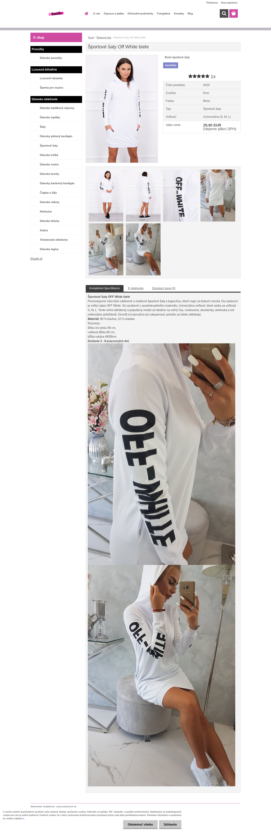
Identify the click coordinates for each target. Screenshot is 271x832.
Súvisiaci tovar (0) (163, 288)
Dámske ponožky (51, 57)
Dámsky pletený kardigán (56, 136)
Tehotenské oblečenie (54, 239)
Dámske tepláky (50, 117)
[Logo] (55, 13)
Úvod (91, 37)
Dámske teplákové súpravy (57, 107)
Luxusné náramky (51, 78)
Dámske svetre (49, 164)
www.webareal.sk (66, 806)
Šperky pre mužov (51, 87)
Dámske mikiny (49, 202)
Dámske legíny (49, 249)
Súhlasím (170, 824)
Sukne (44, 230)
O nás (96, 13)
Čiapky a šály (48, 192)
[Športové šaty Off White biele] (122, 56)
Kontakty (179, 13)
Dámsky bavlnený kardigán (57, 183)
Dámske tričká (49, 155)
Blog (190, 13)
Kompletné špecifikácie (104, 288)
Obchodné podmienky (140, 13)
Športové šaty (49, 145)
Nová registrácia (229, 2)
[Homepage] (86, 13)
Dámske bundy (49, 173)
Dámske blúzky (49, 220)
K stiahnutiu (136, 288)
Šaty (43, 126)
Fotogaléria (163, 13)
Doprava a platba (114, 13)
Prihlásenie (212, 2)
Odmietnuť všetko (140, 824)
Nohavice (46, 211)
